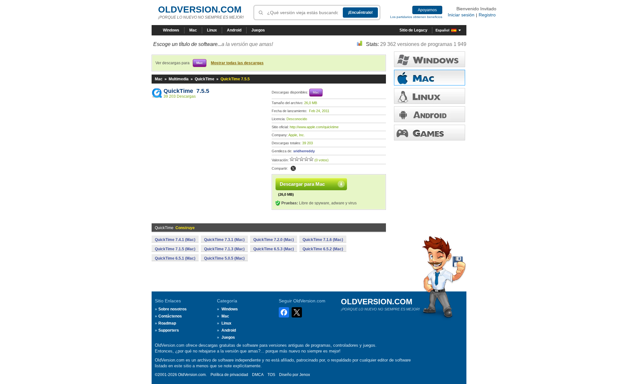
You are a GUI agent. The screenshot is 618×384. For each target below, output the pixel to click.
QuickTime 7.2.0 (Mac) (273, 239)
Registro (487, 14)
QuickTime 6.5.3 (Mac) (273, 249)
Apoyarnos (427, 10)
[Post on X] (293, 168)
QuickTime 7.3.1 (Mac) (224, 239)
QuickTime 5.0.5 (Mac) (224, 258)
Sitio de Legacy (413, 30)
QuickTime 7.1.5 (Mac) (175, 249)
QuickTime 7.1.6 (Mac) (323, 239)
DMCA (258, 374)
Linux (212, 30)
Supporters (168, 330)
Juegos (258, 30)
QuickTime (204, 79)
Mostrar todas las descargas (237, 63)
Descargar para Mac (302, 184)
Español (442, 30)
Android (234, 30)
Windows (171, 30)
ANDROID (429, 114)
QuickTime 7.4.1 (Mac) (175, 239)
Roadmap (167, 323)
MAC (429, 77)
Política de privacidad (229, 374)
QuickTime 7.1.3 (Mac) (224, 249)
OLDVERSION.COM (199, 9)
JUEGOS (429, 132)
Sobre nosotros (172, 309)
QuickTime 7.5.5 (186, 91)
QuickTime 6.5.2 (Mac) (323, 249)
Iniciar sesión (461, 14)
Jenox (304, 374)
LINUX (429, 96)
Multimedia (179, 79)
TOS (271, 374)
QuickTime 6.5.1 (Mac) (175, 258)
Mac (193, 30)
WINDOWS (429, 59)
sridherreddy (304, 151)
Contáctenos (170, 316)
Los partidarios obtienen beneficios (416, 17)
